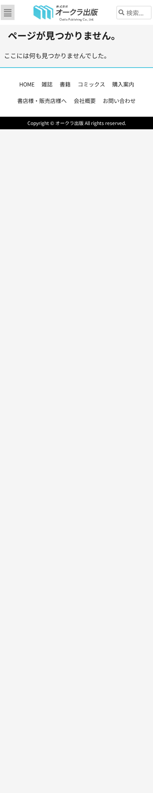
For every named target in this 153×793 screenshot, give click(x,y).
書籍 (65, 84)
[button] (7, 12)
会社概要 (85, 101)
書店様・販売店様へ (42, 101)
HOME (27, 84)
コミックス (91, 84)
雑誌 (47, 84)
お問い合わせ (119, 101)
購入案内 (123, 84)
